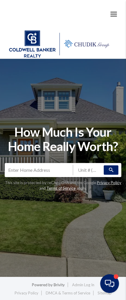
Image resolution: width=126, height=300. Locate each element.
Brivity (59, 284)
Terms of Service (61, 188)
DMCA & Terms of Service (68, 293)
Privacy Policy (109, 182)
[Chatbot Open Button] (109, 283)
